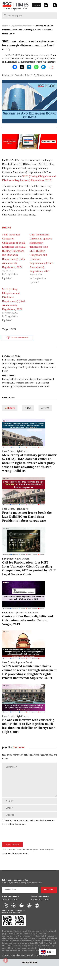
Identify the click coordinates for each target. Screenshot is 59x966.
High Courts (21, 451)
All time (45, 407)
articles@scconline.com (40, 899)
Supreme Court (23, 662)
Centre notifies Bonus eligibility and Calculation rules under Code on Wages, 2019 (27, 620)
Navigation (29, 962)
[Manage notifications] (5, 960)
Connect (36, 5)
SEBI (13, 329)
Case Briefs (8, 451)
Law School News (11, 558)
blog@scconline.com (10, 899)
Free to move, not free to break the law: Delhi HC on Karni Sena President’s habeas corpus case (27, 516)
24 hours (10, 407)
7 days (28, 407)
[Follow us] (6, 905)
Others (25, 558)
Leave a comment (19, 337)
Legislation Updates (13, 612)
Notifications (32, 612)
